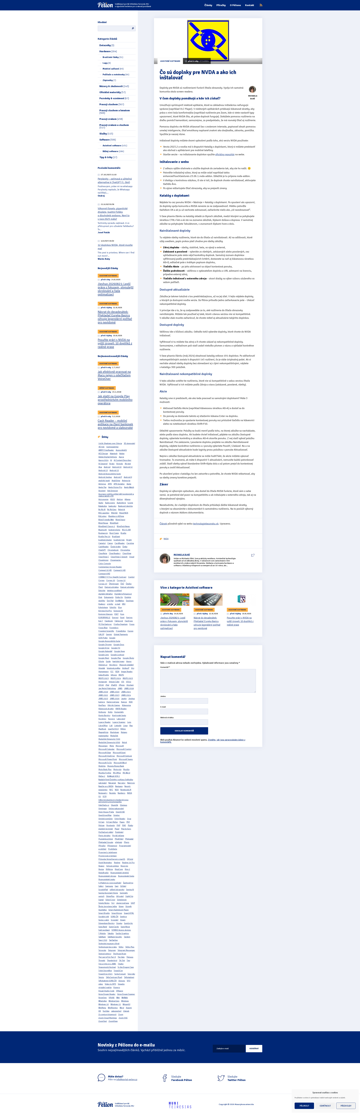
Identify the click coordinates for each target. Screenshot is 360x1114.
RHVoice (109, 869)
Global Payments (121, 634)
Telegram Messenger (126, 950)
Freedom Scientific (106, 631)
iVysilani (130, 685)
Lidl (110, 725)
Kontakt (249, 5)
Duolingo (130, 600)
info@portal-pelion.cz (126, 1079)
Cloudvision (103, 560)
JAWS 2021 (126, 692)
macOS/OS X (113, 729)
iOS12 (128, 681)
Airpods (119, 463)
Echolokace (103, 607)
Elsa (120, 607)
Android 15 (114, 470)
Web (118, 997)
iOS (122, 681)
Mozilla (126, 769)
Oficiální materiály (112, 92)
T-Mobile (102, 933)
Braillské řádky (113, 57)
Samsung (109, 886)
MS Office (117, 773)
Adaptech (113, 453)
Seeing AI (130, 889)
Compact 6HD (104, 573)
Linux (125, 725)
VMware (119, 991)
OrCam (101, 822)
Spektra (123, 916)
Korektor (102, 719)
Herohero (113, 665)
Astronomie (103, 499)
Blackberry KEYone (116, 516)
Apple (129, 484)
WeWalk (125, 997)
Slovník (128, 906)
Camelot (102, 543)
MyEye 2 (101, 776)
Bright (129, 540)
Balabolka (102, 506)
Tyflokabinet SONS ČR (107, 981)
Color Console (104, 563)
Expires (129, 617)
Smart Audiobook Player (118, 910)
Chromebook (113, 550)
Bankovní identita (125, 506)
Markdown (114, 732)
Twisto (101, 977)
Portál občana (118, 835)
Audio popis (110, 503)
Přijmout (304, 1106)
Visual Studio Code (106, 991)
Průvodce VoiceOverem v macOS (111, 859)
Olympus (123, 805)
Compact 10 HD (105, 570)
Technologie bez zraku (107, 947)
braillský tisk (119, 540)
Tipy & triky (108, 157)
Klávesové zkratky (106, 709)
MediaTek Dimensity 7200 (109, 739)
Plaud (117, 829)
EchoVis (113, 607)
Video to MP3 (110, 984)
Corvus (101, 580)
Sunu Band (102, 927)
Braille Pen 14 (104, 536)
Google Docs (118, 644)
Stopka (119, 923)
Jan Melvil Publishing (107, 688)
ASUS (112, 499)
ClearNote (102, 553)
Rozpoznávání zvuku (106, 879)
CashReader (103, 546)
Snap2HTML (129, 913)
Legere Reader (104, 722)
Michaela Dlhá (182, 554)
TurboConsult (120, 974)
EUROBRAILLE (104, 617)
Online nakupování (116, 808)
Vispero (116, 987)
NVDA (129, 793)
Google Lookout (117, 654)
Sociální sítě (103, 916)
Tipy (128, 960)
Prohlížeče (112, 849)
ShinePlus (110, 896)
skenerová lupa (122, 903)
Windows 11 (116, 1004)
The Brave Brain (119, 954)
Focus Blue (103, 627)
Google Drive (103, 648)
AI (111, 460)
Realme (117, 862)
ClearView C (103, 557)
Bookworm (103, 533)
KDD (131, 702)
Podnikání (119, 832)
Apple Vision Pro (115, 487)
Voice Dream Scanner (126, 994)
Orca (129, 818)
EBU (123, 604)
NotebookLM (125, 790)
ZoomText (102, 1021)
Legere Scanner (118, 722)
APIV (110, 484)
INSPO (121, 675)
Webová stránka (167, 718)
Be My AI (101, 509)
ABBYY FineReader (106, 450)
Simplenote (122, 900)
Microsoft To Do (105, 763)
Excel (122, 617)
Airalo (111, 463)
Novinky (112, 793)
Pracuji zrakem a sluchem (114, 126)
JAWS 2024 (126, 695)
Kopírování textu (119, 715)
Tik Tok (122, 960)
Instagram (102, 681)
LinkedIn (117, 725)
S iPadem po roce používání (109, 883)
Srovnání (114, 920)
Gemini (109, 634)
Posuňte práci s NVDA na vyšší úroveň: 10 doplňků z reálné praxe (115, 343)
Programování (125, 846)
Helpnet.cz (102, 665)
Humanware (103, 671)
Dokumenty (108, 597)
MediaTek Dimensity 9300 (109, 742)
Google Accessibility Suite (109, 641)
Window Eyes (114, 1001)
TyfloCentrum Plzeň (114, 977)
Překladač (129, 839)
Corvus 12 (121, 580)
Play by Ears (126, 829)
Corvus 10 (110, 580)
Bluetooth (102, 530)
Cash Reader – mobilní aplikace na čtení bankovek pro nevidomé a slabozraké (115, 424)
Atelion (120, 499)
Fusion (130, 631)
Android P (118, 477)
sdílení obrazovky (117, 889)
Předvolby (346, 1106)
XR (99, 1011)
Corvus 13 (102, 584)
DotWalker (119, 600)
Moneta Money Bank (115, 766)
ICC (111, 671)
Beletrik (121, 509)
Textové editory (104, 954)
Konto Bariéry (104, 715)
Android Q (128, 477)
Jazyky (124, 698)
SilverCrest (110, 900)
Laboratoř (121, 719)
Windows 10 (103, 1004)
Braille (123, 533)
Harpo (128, 661)
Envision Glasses (105, 614)
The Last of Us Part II (107, 957)
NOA (117, 790)
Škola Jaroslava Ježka (107, 906)
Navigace (119, 786)
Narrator (121, 783)
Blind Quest (120, 519)
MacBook (102, 729)
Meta (112, 746)
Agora (121, 457)
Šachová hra (128, 883)
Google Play (116, 658)
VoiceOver (102, 997)
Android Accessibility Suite (109, 474)
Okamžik (114, 805)
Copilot (131, 577)
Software (107, 139)
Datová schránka (112, 587)
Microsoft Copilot (123, 749)
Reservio (124, 866)
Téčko (121, 947)
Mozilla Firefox (104, 773)
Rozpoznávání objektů (119, 873)
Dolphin (128, 597)
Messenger (103, 746)
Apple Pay (102, 487)
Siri (112, 903)
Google (112, 638)
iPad (107, 685)
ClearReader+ (115, 553)
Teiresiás (102, 950)
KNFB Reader (121, 709)
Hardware (108, 51)
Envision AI (118, 611)
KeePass (102, 705)
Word (122, 1008)
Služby (106, 133)
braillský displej (105, 540)
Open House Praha (106, 812)
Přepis (126, 842)
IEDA (117, 671)
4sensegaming (112, 447)
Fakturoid (119, 621)
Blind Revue (103, 523)
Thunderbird (112, 960)
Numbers (121, 793)
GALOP (101, 634)
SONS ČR (114, 916)
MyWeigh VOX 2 (113, 776)
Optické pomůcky (105, 818)
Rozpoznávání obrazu (107, 876)
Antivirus (102, 484)
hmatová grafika (113, 668)
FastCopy (129, 621)
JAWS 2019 (103, 692)
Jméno (163, 696)
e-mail (117, 604)
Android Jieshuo (105, 477)
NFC (111, 790)
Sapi (116, 886)
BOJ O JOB (126, 530)
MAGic (123, 729)
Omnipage (102, 808)
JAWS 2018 (129, 688)
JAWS (120, 688)
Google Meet (103, 658)
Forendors (113, 627)
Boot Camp (114, 533)
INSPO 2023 (103, 678)
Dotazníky (106, 45)
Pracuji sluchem (111, 104)
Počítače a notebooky (116, 74)
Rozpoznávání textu (126, 876)
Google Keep (119, 651)
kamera (101, 702)
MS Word (126, 773)
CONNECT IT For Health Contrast (112, 577)
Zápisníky (109, 80)
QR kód (130, 859)
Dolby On (119, 597)
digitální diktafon (105, 594)
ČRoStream (114, 584)
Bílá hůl (114, 513)
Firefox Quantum (121, 624)
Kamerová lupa (113, 702)
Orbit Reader (119, 818)
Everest (115, 617)
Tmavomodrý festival (107, 967)
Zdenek (126, 1011)
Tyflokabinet (129, 977)
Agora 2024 (103, 460)
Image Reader (127, 671)
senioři (101, 896)
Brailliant (116, 536)
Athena (127, 499)
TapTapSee (113, 940)
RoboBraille (103, 873)
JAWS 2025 (103, 698)
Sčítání (123, 886)
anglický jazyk (104, 480)
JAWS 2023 (114, 695)
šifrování (120, 896)
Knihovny (102, 712)
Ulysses (121, 981)
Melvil (124, 742)
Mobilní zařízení (113, 68)
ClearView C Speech (119, 557)
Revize (101, 869)
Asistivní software (115, 145)
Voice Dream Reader (106, 994)
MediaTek (114, 736)
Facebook (109, 621)
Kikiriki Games (114, 705)
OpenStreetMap (105, 815)
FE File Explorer (105, 624)
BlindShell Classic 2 (106, 526)
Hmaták (101, 668)
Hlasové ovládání (126, 665)
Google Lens (103, 654)
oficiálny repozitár (225, 154)
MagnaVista (103, 732)
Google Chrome (105, 644)
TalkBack (102, 937)
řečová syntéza (112, 866)
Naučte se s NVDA (105, 786)
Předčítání (119, 839)
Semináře (124, 893)
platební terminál (105, 829)
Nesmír (127, 786)
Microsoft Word (120, 763)
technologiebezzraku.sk (206, 523)
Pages (122, 822)
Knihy (110, 712)
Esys (122, 614)
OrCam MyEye (112, 822)
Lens (129, 722)
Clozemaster (115, 560)
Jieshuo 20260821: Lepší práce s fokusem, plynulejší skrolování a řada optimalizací (115, 289)
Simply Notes (104, 903)
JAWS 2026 (114, 698)
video (100, 984)
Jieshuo (131, 698)
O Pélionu (235, 5)
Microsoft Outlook (124, 756)
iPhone (122, 685)
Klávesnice (126, 705)
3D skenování (129, 443)
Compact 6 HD (119, 570)
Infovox (114, 675)
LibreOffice (103, 725)
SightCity (129, 896)
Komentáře (119, 712)
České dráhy (116, 546)
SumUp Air (128, 923)
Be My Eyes (111, 509)
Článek (163, 523)
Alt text (128, 463)
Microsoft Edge (104, 752)
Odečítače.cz (103, 805)
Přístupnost (112, 846)
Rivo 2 (127, 869)
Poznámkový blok (105, 839)
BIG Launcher (103, 513)
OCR (104, 796)
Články (208, 5)
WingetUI (126, 1004)
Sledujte (181, 1078)
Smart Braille (104, 913)
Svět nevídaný (104, 930)
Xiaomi (129, 1008)
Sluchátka (102, 910)
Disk (100, 597)
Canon (110, 543)
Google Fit (115, 648)
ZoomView (113, 1021)
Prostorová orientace (107, 856)
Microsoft (120, 746)
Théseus (129, 957)
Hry (132, 668)
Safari (101, 886)
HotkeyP (125, 668)
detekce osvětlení (114, 590)
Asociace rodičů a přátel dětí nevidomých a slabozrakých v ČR (116, 495)
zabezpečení (116, 1011)
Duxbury (101, 604)
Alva (100, 467)
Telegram (112, 950)
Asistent (101, 490)
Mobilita (101, 766)
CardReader (120, 543)
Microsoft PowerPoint (107, 759)
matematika (103, 736)
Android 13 (103, 470)
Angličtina (116, 480)
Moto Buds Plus (105, 769)
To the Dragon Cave (126, 967)
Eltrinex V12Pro (105, 611)
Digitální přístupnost (123, 594)
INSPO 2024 (116, 678)
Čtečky (128, 584)
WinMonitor (113, 1008)
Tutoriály (131, 974)
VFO (128, 981)
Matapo (124, 732)
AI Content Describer (122, 460)
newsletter (103, 790)
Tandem (127, 937)
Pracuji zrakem (111, 119)
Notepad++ (102, 793)
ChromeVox (125, 550)
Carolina (130, 543)
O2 (99, 796)
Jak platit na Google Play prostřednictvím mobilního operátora (115, 399)
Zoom (120, 1014)
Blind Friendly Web (106, 519)
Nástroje (131, 783)
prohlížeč (102, 849)
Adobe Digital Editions (107, 457)
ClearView (126, 553)
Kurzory (111, 719)
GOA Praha (102, 638)
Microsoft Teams (126, 759)
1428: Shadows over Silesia (110, 443)
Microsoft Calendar (106, 749)
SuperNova (125, 927)
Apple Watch (129, 487)
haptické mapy (118, 661)
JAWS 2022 (103, 695)
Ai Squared (102, 463)
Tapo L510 (102, 940)
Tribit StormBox (105, 970)
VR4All (111, 997)
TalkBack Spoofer (115, 937)
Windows (125, 1001)
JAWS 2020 (114, 692)
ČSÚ (122, 584)
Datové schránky (127, 587)
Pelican (101, 825)
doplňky (101, 600)
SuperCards (114, 927)
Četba (124, 546)
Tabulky (111, 933)
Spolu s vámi (103, 920)
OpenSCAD (120, 812)
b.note (130, 503)
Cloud (131, 557)
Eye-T (100, 621)
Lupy (107, 63)
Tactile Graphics (122, 933)
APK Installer (119, 484)
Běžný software (113, 151)
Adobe (121, 453)
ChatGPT (102, 550)
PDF (128, 822)
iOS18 (101, 685)
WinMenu (102, 1008)
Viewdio (121, 984)
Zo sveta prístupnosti (107, 1014)
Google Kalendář (105, 651)
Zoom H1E (123, 1018)
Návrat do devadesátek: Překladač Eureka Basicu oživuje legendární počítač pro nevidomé (115, 317)
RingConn (119, 869)
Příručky (221, 5)
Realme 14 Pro (128, 862)
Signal (101, 900)
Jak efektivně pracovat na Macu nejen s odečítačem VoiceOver (114, 375)
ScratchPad (103, 889)
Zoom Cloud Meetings (107, 1018)
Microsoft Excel (119, 752)
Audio (100, 503)
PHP (118, 825)
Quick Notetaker (105, 862)
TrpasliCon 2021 (105, 974)
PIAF (124, 825)
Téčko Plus (129, 947)
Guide (108, 661)
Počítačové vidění (105, 832)
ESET (116, 614)
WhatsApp (102, 1001)
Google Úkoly (128, 658)
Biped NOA (123, 513)
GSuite (101, 661)
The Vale (121, 957)
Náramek (112, 783)
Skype (121, 906)
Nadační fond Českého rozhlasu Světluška (115, 779)
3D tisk (101, 447)
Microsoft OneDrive (106, 756)
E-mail (163, 707)
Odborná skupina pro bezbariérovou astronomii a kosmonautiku (113, 801)
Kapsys (124, 702)
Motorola (117, 769)
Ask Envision (112, 490)
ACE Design (103, 453)
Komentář (165, 667)
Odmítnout (325, 1106)
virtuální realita (105, 987)
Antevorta (126, 480)
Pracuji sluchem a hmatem (114, 111)
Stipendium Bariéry (106, 923)
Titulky (120, 964)
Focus (131, 624)
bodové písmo (114, 530)
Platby (130, 825)
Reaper (101, 866)
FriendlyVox (121, 631)
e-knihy (110, 604)
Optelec (116, 815)
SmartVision (117, 913)
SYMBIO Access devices (121, 930)
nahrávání (102, 783)
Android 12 (128, 467)
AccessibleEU (121, 450)
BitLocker (102, 516)
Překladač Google (105, 842)
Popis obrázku (104, 835)
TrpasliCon (118, 970)
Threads (101, 960)
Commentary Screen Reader (110, 567)
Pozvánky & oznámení (114, 98)
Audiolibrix (121, 503)
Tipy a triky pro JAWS (107, 964)
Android (107, 467)
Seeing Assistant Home (108, 893)
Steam (122, 920)
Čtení (100, 587)
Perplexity (110, 825)
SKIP (133, 903)
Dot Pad (110, 600)
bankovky (112, 506)
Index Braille (103, 675)
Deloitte (101, 590)
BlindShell (114, 523)
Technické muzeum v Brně (108, 943)
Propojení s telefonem (107, 852)
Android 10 (117, 467)
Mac (131, 725)
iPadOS (114, 685)
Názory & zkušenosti (114, 86)
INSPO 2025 (128, 678)
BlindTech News (123, 526)
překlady (118, 842)
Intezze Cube (114, 681)
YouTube (106, 1011)
